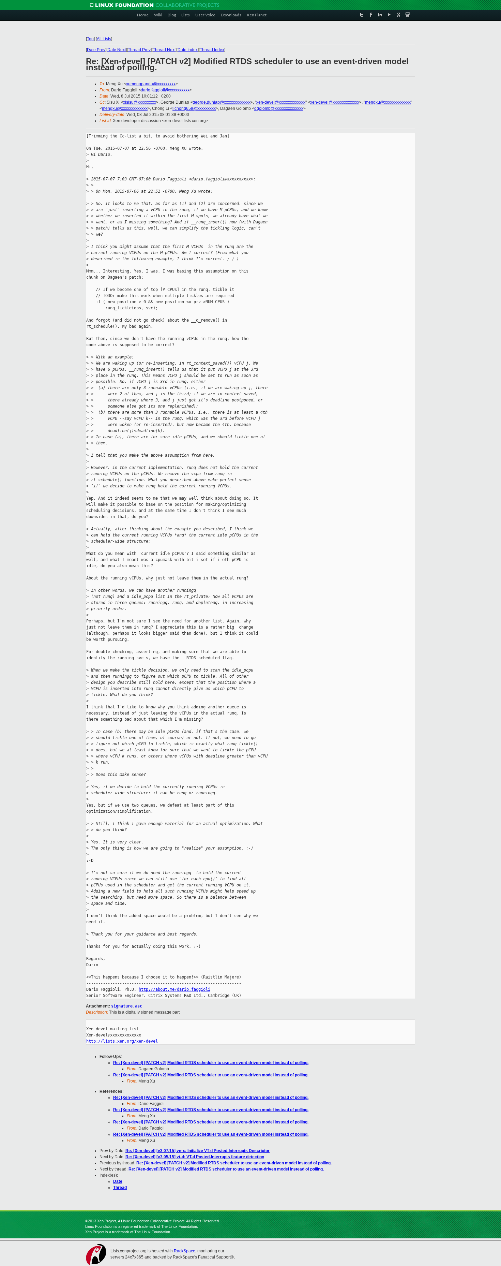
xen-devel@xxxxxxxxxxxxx (280, 102)
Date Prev (96, 49)
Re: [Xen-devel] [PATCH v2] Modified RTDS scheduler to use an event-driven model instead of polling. (210, 1062)
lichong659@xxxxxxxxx (194, 108)
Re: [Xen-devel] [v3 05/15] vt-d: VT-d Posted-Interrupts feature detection (194, 1156)
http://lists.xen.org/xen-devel (122, 1041)
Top (90, 38)
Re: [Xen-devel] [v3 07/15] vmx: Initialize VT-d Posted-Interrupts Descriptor (197, 1150)
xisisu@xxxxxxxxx (139, 102)
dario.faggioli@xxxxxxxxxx (165, 90)
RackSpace (184, 1251)
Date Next (116, 49)
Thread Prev (139, 49)
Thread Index (212, 49)
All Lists (104, 38)
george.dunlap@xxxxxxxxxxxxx (221, 102)
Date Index (188, 49)
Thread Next (164, 49)
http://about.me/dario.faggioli (174, 989)
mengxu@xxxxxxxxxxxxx (388, 102)
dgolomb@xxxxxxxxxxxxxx (278, 108)
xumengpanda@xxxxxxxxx (151, 84)
